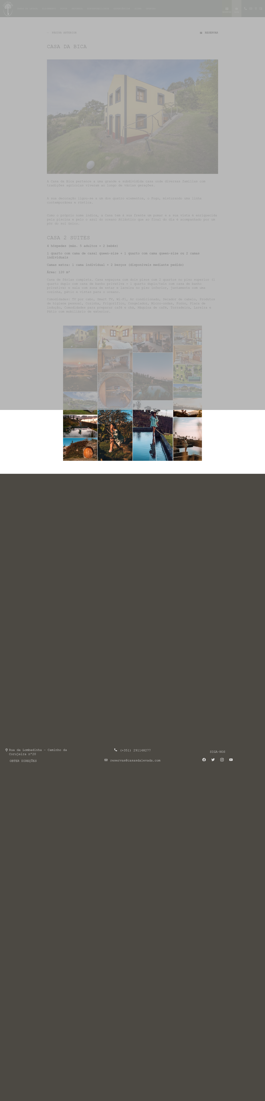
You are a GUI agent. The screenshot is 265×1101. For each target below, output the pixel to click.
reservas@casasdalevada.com (135, 760)
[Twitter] (213, 760)
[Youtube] (231, 760)
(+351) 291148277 (135, 750)
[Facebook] (204, 760)
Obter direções (23, 761)
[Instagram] (222, 760)
